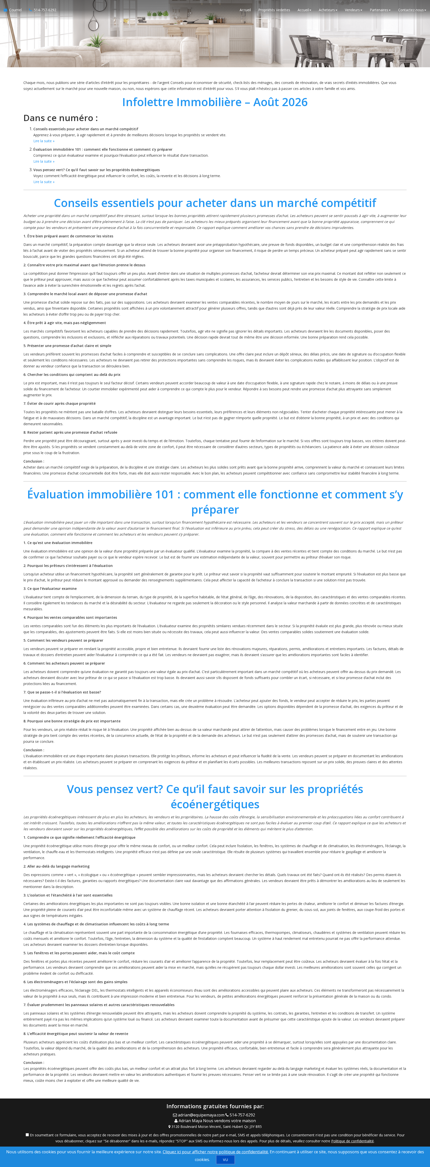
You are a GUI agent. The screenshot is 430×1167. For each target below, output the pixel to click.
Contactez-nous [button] (411, 9)
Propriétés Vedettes (274, 9)
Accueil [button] (303, 9)
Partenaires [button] (379, 9)
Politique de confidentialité (352, 1141)
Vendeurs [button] (352, 9)
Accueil (245, 9)
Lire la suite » (43, 140)
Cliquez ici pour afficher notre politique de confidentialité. (216, 1152)
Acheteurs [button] (327, 9)
